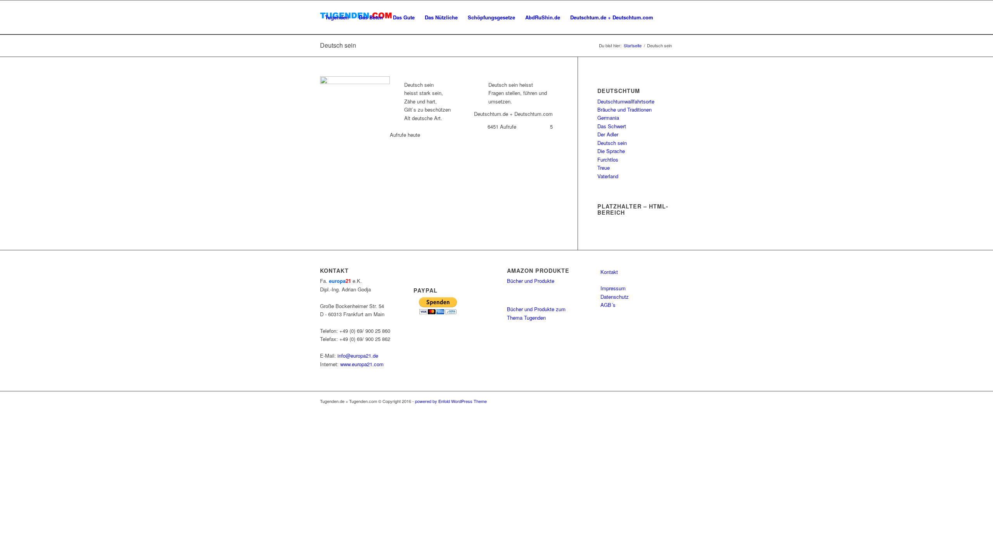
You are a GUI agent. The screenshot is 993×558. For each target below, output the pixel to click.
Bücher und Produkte (530, 280)
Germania (608, 117)
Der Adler (607, 134)
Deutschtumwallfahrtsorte (625, 101)
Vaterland (607, 176)
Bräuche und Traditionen (624, 109)
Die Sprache (611, 151)
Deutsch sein (612, 142)
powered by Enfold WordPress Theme (451, 401)
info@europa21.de (357, 355)
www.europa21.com (362, 364)
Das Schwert (611, 126)
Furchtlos (607, 159)
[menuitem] (337, 17)
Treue (603, 167)
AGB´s (608, 304)
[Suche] (327, 51)
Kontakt (609, 272)
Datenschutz (614, 296)
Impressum (613, 288)
